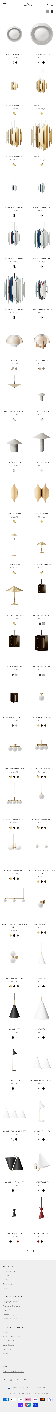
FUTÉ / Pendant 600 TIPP (14, 411)
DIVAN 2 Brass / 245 (14, 105)
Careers (6, 1288)
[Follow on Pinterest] (18, 1379)
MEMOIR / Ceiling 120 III (14, 768)
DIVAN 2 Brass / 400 (41, 105)
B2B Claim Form (9, 1358)
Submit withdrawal (10, 1319)
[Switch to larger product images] (47, 12)
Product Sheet (8, 1341)
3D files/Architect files (11, 1336)
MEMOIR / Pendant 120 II (14, 870)
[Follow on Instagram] (11, 1379)
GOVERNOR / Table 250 (42, 564)
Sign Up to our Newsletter (13, 1371)
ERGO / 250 (14, 360)
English (42, 1388)
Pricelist (6, 1332)
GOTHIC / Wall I (14, 513)
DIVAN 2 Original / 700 (14, 309)
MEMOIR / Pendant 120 (41, 819)
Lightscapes (7, 1280)
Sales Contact (8, 1345)
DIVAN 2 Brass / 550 (14, 156)
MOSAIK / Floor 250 (14, 1080)
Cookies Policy (8, 1314)
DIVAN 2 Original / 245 (41, 207)
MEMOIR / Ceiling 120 (42, 717)
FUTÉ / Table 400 (42, 462)
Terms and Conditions (11, 1306)
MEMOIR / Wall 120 (42, 924)
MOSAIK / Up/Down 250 (14, 1182)
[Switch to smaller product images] (52, 12)
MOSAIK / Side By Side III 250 (14, 1131)
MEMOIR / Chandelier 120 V (14, 819)
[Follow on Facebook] (4, 1379)
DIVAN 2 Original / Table (42, 309)
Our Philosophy (9, 1271)
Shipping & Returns (10, 1302)
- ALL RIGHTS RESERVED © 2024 (34, 1393)
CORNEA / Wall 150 (14, 54)
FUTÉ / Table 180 (42, 411)
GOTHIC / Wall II (41, 513)
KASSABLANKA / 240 (41, 666)
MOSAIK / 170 (41, 978)
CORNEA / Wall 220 (42, 54)
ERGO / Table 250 (42, 360)
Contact (6, 1275)
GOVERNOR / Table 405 (14, 615)
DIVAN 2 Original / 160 (14, 207)
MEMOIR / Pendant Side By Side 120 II (42, 871)
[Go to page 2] (34, 1251)
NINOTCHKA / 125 (14, 1233)
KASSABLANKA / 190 (14, 666)
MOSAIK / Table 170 (42, 1131)
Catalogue (7, 1349)
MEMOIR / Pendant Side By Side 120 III (14, 926)
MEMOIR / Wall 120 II (14, 978)
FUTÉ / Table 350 (14, 462)
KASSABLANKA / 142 (41, 615)
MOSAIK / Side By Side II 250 (41, 1080)
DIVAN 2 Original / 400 (14, 258)
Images (5, 1353)
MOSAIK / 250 (14, 1029)
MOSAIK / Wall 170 (41, 1182)
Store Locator (8, 1284)
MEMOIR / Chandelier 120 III (41, 768)
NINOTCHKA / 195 (41, 1233)
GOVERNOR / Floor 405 (14, 564)
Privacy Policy (8, 1310)
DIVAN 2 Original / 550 (41, 258)
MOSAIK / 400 (41, 1029)
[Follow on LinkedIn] (25, 1379)
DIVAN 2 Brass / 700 (41, 156)
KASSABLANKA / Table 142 (14, 717)
